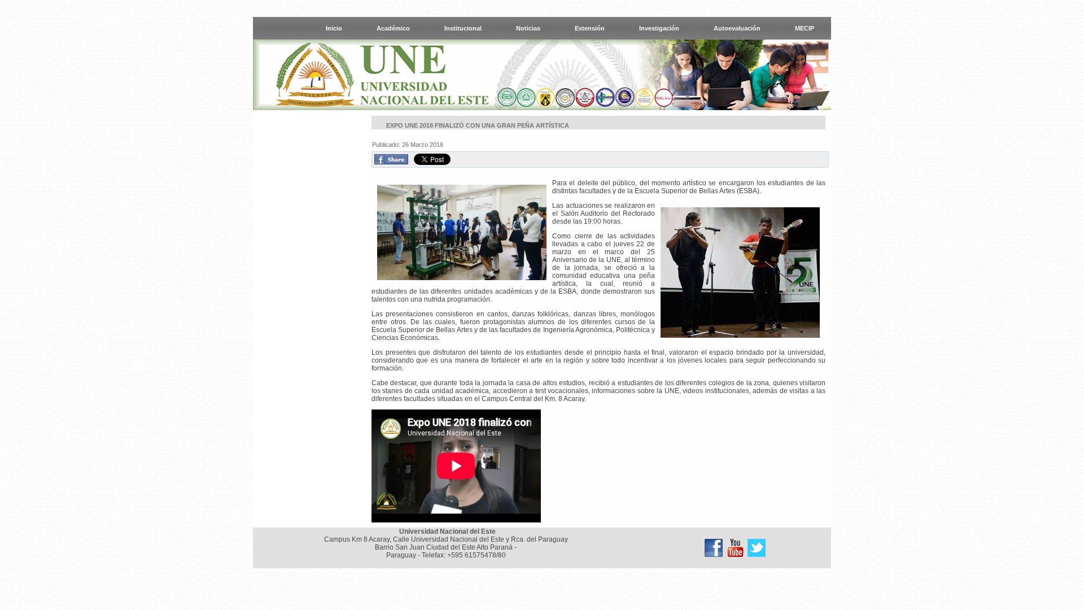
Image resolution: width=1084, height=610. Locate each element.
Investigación (659, 28)
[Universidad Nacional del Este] (714, 548)
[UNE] (757, 548)
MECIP (804, 28)
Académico (393, 28)
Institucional (463, 28)
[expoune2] (740, 273)
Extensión (590, 28)
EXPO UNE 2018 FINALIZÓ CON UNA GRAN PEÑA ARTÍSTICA (477, 125)
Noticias (528, 28)
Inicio (334, 28)
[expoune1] (461, 233)
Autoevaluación (737, 28)
